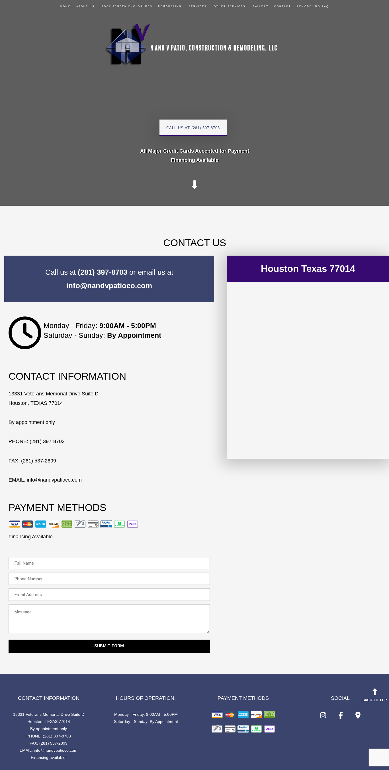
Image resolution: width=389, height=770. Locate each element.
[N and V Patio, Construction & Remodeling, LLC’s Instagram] (323, 717)
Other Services (229, 6)
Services (198, 6)
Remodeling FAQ (313, 6)
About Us (85, 6)
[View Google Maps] (358, 717)
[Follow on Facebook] (341, 717)
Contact (282, 6)
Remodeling (170, 6)
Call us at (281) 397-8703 (193, 128)
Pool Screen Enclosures (127, 6)
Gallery (261, 6)
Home (65, 6)
